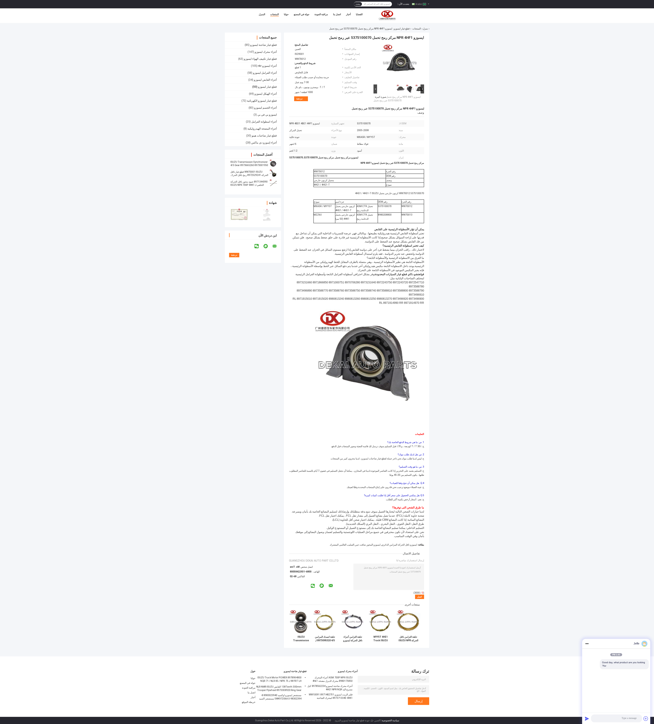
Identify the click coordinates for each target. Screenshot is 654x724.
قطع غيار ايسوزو (402, 28)
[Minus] (587, 644)
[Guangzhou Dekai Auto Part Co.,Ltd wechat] (258, 246)
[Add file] (645, 718)
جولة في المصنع (301, 14)
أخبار (348, 14)
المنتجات (274, 14)
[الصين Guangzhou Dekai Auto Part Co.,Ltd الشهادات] (239, 215)
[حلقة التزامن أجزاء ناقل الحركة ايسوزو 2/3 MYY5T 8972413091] (353, 622)
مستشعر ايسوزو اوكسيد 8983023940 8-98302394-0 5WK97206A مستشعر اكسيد (280, 697)
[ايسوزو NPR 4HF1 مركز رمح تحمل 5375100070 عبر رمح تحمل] (400, 63)
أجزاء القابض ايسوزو (265, 79)
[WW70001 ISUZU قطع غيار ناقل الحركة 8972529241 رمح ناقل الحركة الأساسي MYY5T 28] (273, 173)
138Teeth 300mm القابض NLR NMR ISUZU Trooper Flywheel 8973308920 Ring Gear (278, 688)
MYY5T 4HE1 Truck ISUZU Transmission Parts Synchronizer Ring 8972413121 (380, 638)
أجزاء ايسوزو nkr (267, 65)
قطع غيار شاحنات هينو (264, 135)
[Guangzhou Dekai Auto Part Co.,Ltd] (387, 15)
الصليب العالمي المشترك (342, 544)
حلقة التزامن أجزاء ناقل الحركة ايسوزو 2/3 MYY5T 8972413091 (352, 638)
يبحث (358, 4)
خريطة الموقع (248, 702)
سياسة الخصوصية (390, 720)
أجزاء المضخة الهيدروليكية (262, 128)
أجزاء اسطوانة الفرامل (264, 121)
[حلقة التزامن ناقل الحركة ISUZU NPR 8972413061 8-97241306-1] (408, 622)
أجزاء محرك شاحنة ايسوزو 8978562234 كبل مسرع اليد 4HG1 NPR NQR (330, 688)
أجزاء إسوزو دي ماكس (264, 142)
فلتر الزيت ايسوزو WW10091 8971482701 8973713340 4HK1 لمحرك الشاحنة (331, 696)
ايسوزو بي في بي (267, 114)
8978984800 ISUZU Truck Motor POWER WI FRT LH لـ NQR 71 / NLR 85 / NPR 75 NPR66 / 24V (279, 679)
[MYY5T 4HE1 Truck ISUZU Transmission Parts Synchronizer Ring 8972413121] (381, 622)
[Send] (587, 718)
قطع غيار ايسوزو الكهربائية (262, 100)
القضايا (359, 14)
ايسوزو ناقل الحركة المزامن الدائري (399, 544)
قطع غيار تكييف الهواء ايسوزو (260, 58)
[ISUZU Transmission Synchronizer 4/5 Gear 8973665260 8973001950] (273, 164)
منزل (425, 28)
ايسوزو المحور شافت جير (367, 544)
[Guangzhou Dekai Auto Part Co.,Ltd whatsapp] (267, 246)
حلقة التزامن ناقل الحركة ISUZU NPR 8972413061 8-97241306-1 (408, 638)
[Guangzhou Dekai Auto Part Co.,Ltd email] (276, 246)
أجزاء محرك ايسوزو (266, 51)
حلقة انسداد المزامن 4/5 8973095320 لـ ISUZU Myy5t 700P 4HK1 (325, 638)
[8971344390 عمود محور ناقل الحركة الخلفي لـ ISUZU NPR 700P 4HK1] (273, 183)
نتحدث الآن (404, 4)
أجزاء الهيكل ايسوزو (265, 93)
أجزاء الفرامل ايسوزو (265, 72)
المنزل (262, 14)
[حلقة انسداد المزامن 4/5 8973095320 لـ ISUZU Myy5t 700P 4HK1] (325, 622)
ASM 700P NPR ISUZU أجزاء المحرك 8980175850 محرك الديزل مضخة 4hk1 (333, 679)
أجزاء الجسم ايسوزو (265, 107)
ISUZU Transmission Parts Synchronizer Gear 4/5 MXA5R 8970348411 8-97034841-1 (301, 638)
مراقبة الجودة (321, 14)
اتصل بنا (337, 14)
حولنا (286, 14)
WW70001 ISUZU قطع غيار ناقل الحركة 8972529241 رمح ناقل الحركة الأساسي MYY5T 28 (249, 175)
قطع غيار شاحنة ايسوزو (263, 44)
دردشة (299, 98)
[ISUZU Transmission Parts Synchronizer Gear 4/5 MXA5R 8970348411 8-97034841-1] (301, 622)
